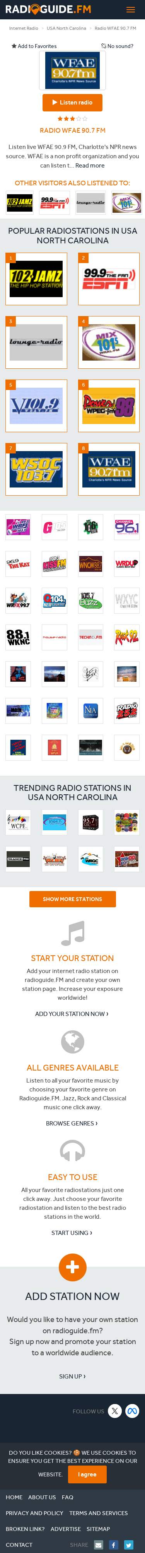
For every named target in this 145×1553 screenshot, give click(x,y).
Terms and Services (98, 1513)
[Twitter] (131, 1545)
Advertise (66, 1529)
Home (14, 1497)
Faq (67, 1497)
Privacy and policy (34, 1513)
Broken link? (25, 1529)
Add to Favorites (37, 46)
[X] (115, 1411)
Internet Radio (23, 28)
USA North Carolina (66, 28)
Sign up (70, 1376)
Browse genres (70, 1123)
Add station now (72, 1296)
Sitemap (98, 1529)
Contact (19, 1544)
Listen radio (75, 102)
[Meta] (132, 1411)
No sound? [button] (119, 46)
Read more (90, 165)
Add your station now (70, 1014)
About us (42, 1497)
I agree (87, 1474)
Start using (70, 1233)
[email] (101, 1545)
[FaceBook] (116, 1545)
